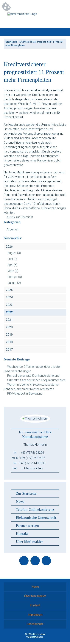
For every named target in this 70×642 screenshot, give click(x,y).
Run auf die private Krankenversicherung (33, 375)
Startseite (11, 42)
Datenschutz (35, 624)
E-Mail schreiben (32, 468)
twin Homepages (35, 637)
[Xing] (46, 560)
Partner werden (27, 525)
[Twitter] (35, 560)
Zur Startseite (26, 493)
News (20, 501)
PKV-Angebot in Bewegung (24, 393)
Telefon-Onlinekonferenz (35, 509)
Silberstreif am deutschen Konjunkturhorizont (36, 380)
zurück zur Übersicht (20, 217)
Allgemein (13, 229)
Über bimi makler (29, 541)
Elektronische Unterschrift (36, 517)
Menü (62, 32)
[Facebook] (24, 560)
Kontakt (22, 533)
